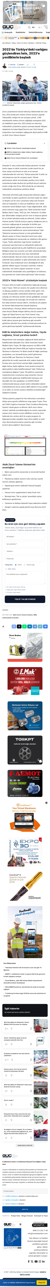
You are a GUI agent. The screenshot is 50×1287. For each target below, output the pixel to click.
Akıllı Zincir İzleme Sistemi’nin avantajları (22, 158)
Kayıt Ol (42, 1282)
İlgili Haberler (12, 1008)
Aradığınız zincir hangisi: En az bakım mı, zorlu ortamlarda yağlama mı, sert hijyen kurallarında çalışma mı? (18, 1131)
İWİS (35, 615)
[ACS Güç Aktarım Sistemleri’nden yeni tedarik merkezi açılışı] (41, 1088)
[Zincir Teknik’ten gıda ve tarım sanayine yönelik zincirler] (41, 1041)
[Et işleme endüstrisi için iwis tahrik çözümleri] (41, 1057)
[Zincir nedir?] (41, 1102)
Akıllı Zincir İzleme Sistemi (23, 615)
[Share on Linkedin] (29, 626)
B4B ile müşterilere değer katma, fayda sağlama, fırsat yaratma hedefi (24, 153)
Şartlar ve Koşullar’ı (12, 1200)
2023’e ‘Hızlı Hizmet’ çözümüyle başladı (21, 148)
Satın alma (11, 569)
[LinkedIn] (43, 1261)
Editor (12, 64)
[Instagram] (40, 1261)
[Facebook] (28, 1261)
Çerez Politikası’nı (11, 1204)
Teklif (20, 565)
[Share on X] (19, 626)
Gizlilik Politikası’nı (11, 1196)
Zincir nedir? (9, 1100)
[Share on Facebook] (14, 626)
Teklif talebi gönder (25, 599)
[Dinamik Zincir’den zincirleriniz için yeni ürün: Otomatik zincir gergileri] (41, 1117)
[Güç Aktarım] (12, 27)
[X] (32, 1261)
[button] (29, 27)
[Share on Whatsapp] (24, 626)
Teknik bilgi (30, 565)
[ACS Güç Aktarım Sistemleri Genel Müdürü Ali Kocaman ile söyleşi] (41, 1025)
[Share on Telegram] (35, 626)
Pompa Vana (15, 1216)
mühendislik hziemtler (10, 618)
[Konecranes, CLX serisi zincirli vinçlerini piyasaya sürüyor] (41, 1072)
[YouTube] (36, 1261)
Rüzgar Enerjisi (27, 1216)
